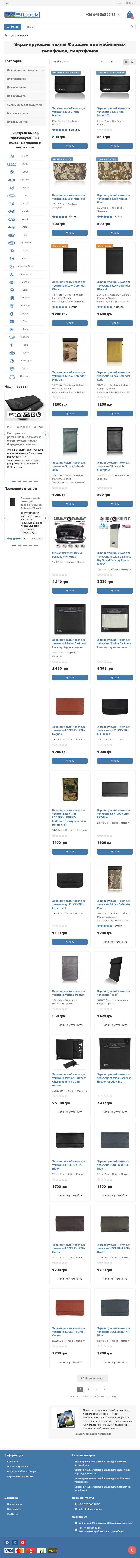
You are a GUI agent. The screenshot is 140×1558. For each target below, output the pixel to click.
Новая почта (14, 1504)
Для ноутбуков (16, 96)
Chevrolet (25, 179)
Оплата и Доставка (18, 1466)
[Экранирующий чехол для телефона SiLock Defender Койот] (115, 352)
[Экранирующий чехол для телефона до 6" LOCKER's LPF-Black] (115, 706)
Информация (13, 1455)
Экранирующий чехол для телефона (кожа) (113, 993)
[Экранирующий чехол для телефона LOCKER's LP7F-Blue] (115, 1307)
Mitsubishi (25, 274)
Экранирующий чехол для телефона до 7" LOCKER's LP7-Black (113, 814)
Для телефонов (16, 78)
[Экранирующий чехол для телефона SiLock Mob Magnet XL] (115, 87)
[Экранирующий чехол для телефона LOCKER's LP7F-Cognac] (70, 706)
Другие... (25, 376)
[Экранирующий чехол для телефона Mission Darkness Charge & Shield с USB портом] (70, 1054)
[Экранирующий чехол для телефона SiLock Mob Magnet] (70, 87)
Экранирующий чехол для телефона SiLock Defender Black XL (32, 503)
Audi (25, 164)
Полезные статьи (10, 427)
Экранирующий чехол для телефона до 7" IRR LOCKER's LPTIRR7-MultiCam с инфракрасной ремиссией (69, 817)
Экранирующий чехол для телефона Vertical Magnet (68, 993)
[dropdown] (6, 3)
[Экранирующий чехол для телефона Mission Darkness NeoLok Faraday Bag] (115, 1054)
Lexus (25, 250)
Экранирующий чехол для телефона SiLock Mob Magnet (68, 112)
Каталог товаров (83, 1455)
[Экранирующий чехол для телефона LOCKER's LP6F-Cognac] (70, 1307)
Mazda (25, 258)
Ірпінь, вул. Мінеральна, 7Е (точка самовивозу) (106, 1523)
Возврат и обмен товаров (22, 1471)
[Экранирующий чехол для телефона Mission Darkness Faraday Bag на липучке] (70, 619)
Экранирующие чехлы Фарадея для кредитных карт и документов (102, 1472)
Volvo (25, 368)
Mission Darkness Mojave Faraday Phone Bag (67, 555)
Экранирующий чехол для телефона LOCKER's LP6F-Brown (113, 1248)
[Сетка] (126, 62)
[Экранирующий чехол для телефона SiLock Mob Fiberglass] (115, 442)
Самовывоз (14, 1509)
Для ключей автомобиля (22, 70)
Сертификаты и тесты (20, 1476)
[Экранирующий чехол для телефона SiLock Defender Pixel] (115, 880)
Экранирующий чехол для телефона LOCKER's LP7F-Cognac (68, 730)
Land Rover (25, 242)
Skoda (25, 329)
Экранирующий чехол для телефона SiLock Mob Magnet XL (113, 112)
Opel (25, 289)
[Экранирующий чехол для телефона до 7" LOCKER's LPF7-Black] (70, 880)
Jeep (25, 226)
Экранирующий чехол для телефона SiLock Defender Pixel (113, 904)
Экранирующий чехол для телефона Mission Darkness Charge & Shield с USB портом (69, 1080)
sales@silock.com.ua (90, 1509)
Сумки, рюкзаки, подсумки (24, 104)
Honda (25, 203)
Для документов (17, 121)
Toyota (25, 352)
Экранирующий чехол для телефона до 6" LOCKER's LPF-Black (113, 730)
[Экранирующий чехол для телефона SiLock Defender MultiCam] (70, 352)
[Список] (132, 62)
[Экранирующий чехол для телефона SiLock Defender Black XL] (115, 261)
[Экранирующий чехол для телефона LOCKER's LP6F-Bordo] (70, 1224)
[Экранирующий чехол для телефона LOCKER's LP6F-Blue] (115, 1141)
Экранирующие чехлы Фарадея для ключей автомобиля (100, 1463)
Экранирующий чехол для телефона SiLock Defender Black (68, 286)
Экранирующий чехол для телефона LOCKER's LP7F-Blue (113, 1332)
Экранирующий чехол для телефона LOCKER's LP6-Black (68, 1165)
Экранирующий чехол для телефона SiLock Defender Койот (113, 376)
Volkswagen (25, 360)
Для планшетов (16, 87)
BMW (25, 171)
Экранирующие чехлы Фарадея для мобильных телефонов (102, 1480)
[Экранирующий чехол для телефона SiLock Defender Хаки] (70, 442)
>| (104, 1389)
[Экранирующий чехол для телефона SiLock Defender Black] (70, 261)
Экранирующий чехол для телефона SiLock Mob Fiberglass (113, 466)
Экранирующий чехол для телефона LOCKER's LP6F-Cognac (68, 1332)
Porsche (25, 305)
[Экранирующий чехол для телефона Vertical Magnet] (70, 970)
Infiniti (25, 219)
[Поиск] (131, 27)
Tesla (25, 344)
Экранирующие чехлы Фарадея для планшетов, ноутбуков (103, 1488)
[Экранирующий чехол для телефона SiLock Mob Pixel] (70, 174)
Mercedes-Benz (25, 266)
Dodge (25, 187)
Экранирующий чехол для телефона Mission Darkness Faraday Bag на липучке (69, 643)
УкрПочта (12, 1514)
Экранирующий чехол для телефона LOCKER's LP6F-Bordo (68, 1248)
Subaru (25, 337)
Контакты (13, 1461)
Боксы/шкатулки (17, 113)
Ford (25, 195)
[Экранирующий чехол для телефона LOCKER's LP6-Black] (70, 1141)
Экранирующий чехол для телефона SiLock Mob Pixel (68, 197)
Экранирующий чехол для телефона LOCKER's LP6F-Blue (113, 1165)
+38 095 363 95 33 (100, 14)
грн (119, 3)
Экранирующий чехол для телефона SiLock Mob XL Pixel (113, 199)
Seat (25, 321)
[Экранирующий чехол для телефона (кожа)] (115, 970)
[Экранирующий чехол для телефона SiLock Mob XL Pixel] (115, 174)
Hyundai (25, 211)
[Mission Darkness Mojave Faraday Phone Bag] (70, 532)
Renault (25, 313)
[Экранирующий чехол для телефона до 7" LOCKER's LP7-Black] (115, 789)
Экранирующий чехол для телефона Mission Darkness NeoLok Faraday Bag (114, 1078)
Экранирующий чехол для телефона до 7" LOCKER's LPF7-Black (68, 904)
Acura (25, 156)
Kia (25, 234)
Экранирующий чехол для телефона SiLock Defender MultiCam (68, 376)
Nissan (25, 282)
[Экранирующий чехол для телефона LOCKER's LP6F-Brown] (115, 1224)
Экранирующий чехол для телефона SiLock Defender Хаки (68, 466)
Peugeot (25, 297)
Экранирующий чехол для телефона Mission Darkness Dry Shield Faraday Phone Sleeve (114, 559)
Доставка (11, 1497)
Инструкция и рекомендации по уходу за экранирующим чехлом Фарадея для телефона (24, 439)
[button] (5, 435)
